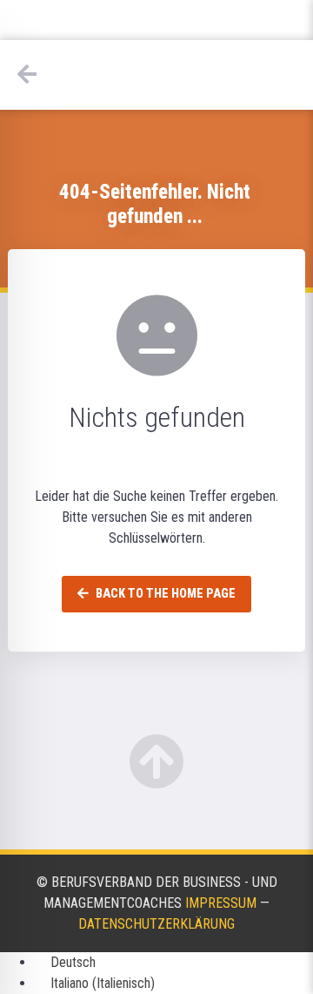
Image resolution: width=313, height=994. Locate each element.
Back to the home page (164, 593)
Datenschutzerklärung (156, 924)
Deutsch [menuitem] (73, 962)
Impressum (220, 903)
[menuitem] (65, 962)
